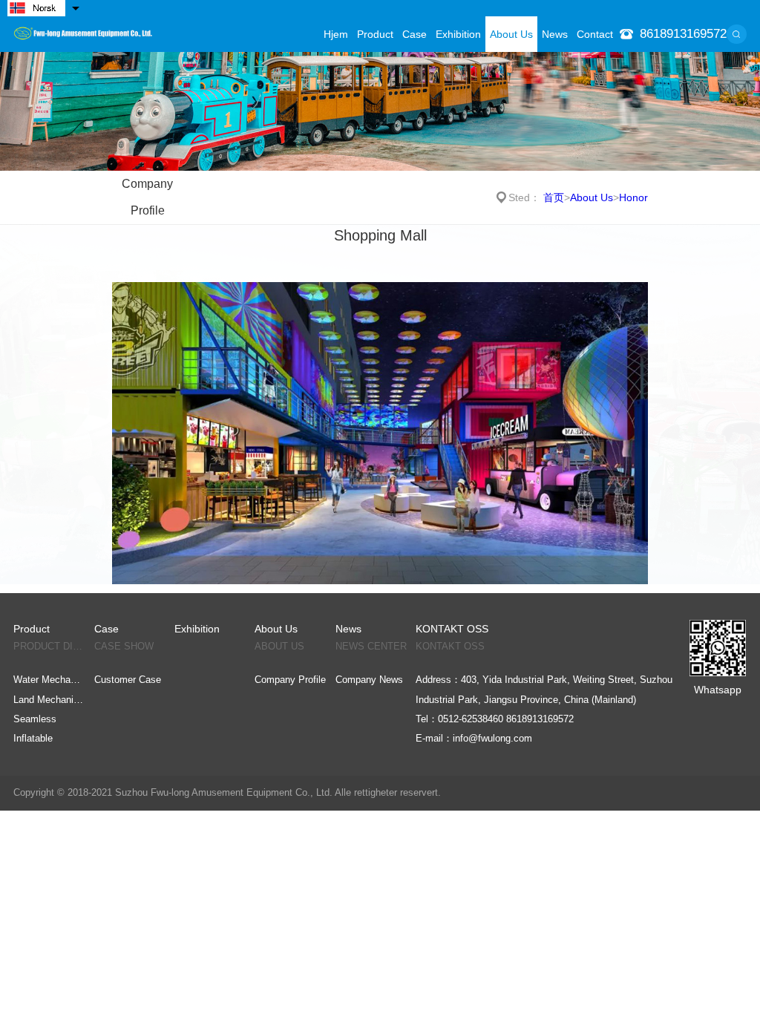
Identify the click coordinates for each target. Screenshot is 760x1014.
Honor (633, 197)
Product (375, 34)
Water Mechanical (49, 679)
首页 (553, 197)
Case (414, 34)
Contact (595, 34)
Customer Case (127, 679)
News (555, 34)
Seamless (34, 718)
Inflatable (33, 738)
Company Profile (147, 197)
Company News (369, 679)
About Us (511, 34)
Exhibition (458, 34)
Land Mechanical (49, 699)
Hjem (336, 34)
